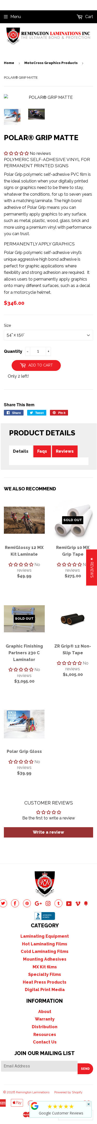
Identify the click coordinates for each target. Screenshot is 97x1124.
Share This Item (19, 405)
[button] (17, 153)
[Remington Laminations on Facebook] (15, 906)
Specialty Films (44, 974)
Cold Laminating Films (45, 951)
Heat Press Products (44, 982)
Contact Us (45, 1042)
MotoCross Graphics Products (51, 63)
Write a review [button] (48, 832)
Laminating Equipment (44, 936)
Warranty (45, 1019)
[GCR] (34, 1106)
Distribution (44, 1026)
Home (9, 63)
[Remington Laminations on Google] (38, 904)
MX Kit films (45, 966)
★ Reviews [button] (92, 567)
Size (7, 325)
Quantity (13, 351)
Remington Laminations (32, 1092)
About (44, 1011)
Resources (44, 1034)
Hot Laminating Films (44, 944)
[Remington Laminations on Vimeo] (77, 904)
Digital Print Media (45, 989)
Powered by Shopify (68, 1092)
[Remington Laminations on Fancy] (86, 904)
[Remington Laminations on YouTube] (69, 904)
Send (85, 1069)
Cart (88, 16)
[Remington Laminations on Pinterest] (27, 906)
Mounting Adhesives (44, 959)
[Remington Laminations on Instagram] (48, 904)
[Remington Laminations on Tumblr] (58, 906)
